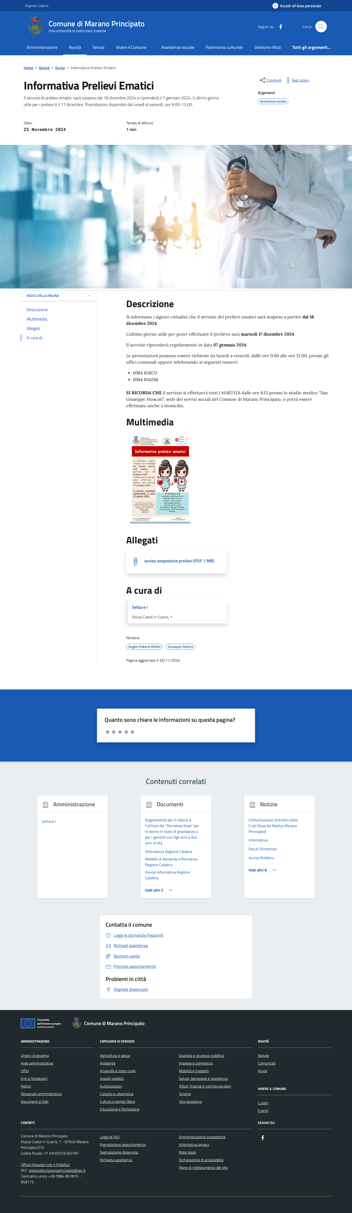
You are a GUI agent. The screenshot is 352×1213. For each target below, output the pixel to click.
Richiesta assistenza (116, 1160)
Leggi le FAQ (110, 1137)
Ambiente (107, 1063)
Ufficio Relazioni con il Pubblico (45, 1165)
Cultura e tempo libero (117, 1101)
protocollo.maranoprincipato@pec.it (57, 1170)
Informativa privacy (194, 1144)
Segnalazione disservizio (119, 1152)
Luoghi (263, 1103)
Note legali (187, 1152)
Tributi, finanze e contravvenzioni (205, 1086)
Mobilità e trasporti (194, 1071)
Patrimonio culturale (224, 47)
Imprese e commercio (196, 1063)
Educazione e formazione (119, 1109)
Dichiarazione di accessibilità (201, 1160)
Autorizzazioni (111, 1086)
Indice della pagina (43, 295)
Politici (26, 1086)
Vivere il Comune (131, 47)
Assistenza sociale (177, 47)
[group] (72, 850)
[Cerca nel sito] (321, 26)
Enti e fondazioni (34, 1078)
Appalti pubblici (112, 1078)
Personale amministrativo (41, 1094)
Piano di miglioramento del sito (203, 1167)
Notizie (263, 1055)
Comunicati (267, 1063)
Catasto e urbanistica (116, 1094)
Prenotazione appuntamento (123, 1144)
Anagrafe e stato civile (118, 1071)
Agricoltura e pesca (115, 1055)
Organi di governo (35, 1055)
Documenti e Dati (34, 1101)
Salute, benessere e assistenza (203, 1078)
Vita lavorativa (190, 1101)
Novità (75, 47)
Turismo (185, 1094)
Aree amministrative (37, 1063)
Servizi (98, 47)
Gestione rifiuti (267, 47)
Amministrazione (42, 47)
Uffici (25, 1071)
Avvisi (262, 1071)
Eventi (263, 1110)
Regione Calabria (36, 5)
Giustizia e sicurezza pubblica (201, 1055)
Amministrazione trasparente (202, 1137)
